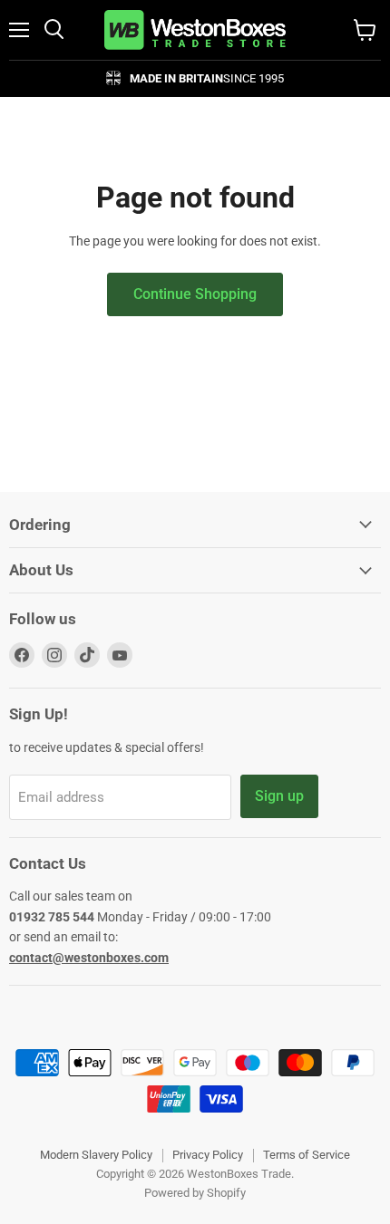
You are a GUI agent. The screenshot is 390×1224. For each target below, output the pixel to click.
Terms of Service (306, 1154)
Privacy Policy (207, 1154)
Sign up (279, 796)
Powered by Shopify (195, 1193)
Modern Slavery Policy (96, 1154)
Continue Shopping (195, 294)
